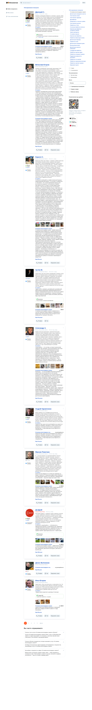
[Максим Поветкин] (30, 455)
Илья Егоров (40, 580)
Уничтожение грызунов (75, 23)
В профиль (37, 27)
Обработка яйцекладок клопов (77, 37)
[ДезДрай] (30, 513)
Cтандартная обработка (75, 50)
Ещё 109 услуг (38, 552)
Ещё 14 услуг (38, 441)
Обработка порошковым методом (78, 61)
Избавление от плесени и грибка (77, 21)
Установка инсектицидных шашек (43, 46)
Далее (41, 623)
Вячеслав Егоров (42, 65)
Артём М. (39, 270)
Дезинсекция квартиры (75, 39)
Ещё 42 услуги (38, 398)
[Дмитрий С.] (30, 15)
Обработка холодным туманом (77, 54)
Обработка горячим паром (76, 52)
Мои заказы (11, 12)
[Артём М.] (30, 273)
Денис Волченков (42, 563)
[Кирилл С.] (30, 160)
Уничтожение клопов (75, 15)
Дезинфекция (73, 19)
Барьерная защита (74, 65)
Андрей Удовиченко (43, 409)
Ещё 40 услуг (38, 54)
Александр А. (40, 328)
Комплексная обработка (75, 35)
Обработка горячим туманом (76, 63)
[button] (40, 37)
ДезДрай (38, 510)
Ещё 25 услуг (38, 499)
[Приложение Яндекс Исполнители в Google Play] (73, 122)
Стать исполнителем (13, 16)
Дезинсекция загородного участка (78, 13)
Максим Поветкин (42, 452)
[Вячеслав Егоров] (30, 68)
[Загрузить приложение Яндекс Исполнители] (77, 104)
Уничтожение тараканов (75, 17)
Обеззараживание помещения (76, 10)
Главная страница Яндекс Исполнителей (12, 3)
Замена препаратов (74, 32)
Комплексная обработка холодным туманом (75, 29)
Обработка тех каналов (75, 59)
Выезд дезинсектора (75, 45)
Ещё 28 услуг (38, 612)
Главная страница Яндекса (7, 3)
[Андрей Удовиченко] (30, 412)
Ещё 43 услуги (38, 317)
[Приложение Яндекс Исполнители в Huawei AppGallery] (73, 125)
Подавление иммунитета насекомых (76, 57)
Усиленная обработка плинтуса (77, 27)
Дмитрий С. (40, 12)
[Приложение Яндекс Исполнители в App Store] (73, 118)
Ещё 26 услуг (38, 259)
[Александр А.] (30, 331)
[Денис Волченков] (30, 566)
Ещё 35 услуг (38, 146)
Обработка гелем (74, 41)
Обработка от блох (74, 25)
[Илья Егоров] (30, 584)
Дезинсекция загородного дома (77, 43)
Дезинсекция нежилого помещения (75, 48)
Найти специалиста (12, 8)
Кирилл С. (39, 157)
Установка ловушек (74, 34)
